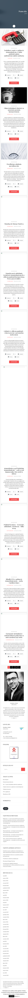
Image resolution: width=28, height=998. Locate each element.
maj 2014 (5, 965)
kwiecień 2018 (6, 897)
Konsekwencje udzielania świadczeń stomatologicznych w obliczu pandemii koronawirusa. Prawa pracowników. (14, 276)
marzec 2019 (5, 880)
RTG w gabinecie (6, 791)
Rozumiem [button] (11, 996)
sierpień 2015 (6, 934)
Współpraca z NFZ (6, 794)
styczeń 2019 (5, 883)
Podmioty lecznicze (7, 789)
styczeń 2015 (5, 948)
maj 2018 (5, 895)
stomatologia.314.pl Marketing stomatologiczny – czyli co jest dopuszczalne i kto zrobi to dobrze (14, 471)
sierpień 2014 (6, 960)
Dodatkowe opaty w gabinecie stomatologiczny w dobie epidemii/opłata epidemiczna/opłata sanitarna (14, 53)
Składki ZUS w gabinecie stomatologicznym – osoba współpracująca (14, 581)
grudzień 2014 (6, 951)
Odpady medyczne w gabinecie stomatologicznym (13, 786)
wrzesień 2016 (6, 917)
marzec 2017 (5, 907)
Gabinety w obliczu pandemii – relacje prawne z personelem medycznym (14, 333)
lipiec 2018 (5, 892)
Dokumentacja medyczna (8, 782)
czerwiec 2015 (6, 938)
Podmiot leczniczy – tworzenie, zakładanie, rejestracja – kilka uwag (14, 526)
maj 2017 (5, 902)
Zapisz (5, 808)
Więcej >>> (17, 996)
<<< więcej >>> (14, 718)
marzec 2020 (5, 878)
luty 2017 (5, 909)
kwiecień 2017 (6, 904)
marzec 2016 (5, 921)
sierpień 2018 (6, 890)
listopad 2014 (6, 953)
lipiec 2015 (5, 936)
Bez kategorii (14, 48)
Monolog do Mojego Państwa (14, 224)
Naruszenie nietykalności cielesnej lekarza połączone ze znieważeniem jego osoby (14, 635)
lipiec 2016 (5, 919)
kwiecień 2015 (6, 943)
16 (17, 667)
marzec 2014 (5, 970)
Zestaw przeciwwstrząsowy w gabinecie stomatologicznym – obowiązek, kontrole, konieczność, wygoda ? (14, 827)
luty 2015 (5, 946)
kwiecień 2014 (6, 968)
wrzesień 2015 (6, 931)
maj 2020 (5, 875)
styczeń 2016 (5, 924)
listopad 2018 (6, 885)
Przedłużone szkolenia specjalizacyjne (14, 165)
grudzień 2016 (6, 914)
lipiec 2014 (5, 963)
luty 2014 (5, 972)
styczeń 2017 (5, 912)
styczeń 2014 (5, 975)
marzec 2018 (5, 900)
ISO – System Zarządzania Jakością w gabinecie (12, 784)
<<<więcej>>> (6, 987)
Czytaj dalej (14, 82)
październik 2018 (6, 888)
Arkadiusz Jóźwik (16, 58)
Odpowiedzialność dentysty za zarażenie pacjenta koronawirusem (14, 110)
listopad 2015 (6, 929)
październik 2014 (6, 955)
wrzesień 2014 (6, 958)
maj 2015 (5, 941)
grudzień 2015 (6, 926)
